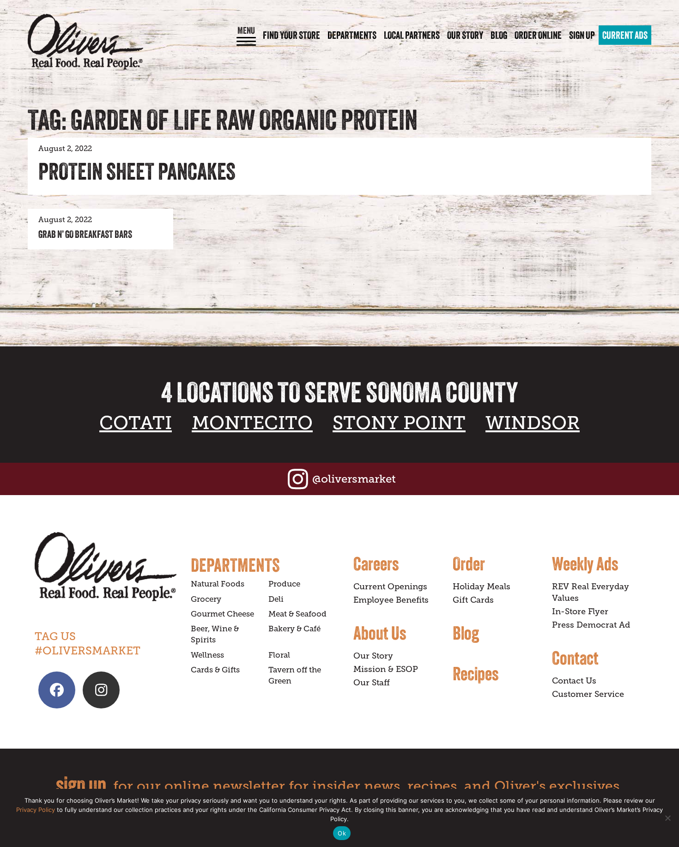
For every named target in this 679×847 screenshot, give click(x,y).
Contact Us (574, 680)
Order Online (538, 35)
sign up (81, 784)
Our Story (465, 35)
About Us (379, 633)
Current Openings (390, 586)
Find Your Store (291, 35)
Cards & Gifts (215, 670)
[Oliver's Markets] (85, 42)
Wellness (207, 655)
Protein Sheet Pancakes (137, 171)
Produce (284, 584)
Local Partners (412, 35)
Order (469, 563)
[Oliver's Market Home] (106, 566)
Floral (279, 655)
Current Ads (625, 35)
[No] (667, 818)
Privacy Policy (35, 809)
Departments (351, 35)
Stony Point (399, 422)
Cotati (135, 422)
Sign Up (582, 35)
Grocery (206, 599)
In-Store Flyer (580, 611)
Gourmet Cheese (222, 614)
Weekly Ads (585, 563)
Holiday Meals (481, 586)
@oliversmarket (354, 478)
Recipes (475, 673)
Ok (342, 833)
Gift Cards (473, 600)
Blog (499, 35)
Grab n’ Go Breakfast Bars (85, 234)
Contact (575, 658)
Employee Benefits (391, 600)
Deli (276, 599)
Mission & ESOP (385, 669)
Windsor (532, 422)
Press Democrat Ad (591, 624)
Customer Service (588, 694)
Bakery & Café (294, 628)
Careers (376, 563)
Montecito (252, 422)
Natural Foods (217, 584)
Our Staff (371, 682)
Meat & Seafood (297, 614)
